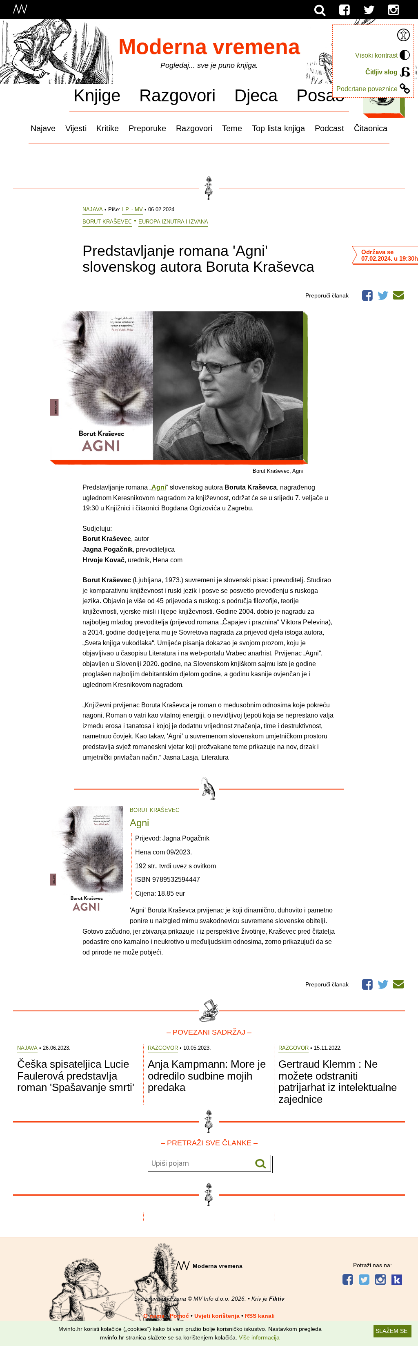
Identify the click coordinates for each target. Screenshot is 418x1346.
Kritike (107, 128)
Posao (320, 95)
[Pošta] (398, 294)
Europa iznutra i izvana (173, 222)
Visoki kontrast (376, 55)
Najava (92, 209)
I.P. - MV (132, 209)
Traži (260, 1163)
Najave (43, 128)
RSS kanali (260, 1315)
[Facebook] (344, 10)
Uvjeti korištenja (217, 1315)
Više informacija (259, 1337)
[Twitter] (369, 10)
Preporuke (147, 128)
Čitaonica (370, 128)
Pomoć (179, 1315)
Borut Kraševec (107, 222)
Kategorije (382, 97)
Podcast (329, 128)
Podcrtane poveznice (367, 88)
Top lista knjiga (278, 128)
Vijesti (76, 128)
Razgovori (177, 95)
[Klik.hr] (396, 1281)
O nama (154, 1315)
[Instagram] (393, 10)
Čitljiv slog (381, 72)
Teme (232, 128)
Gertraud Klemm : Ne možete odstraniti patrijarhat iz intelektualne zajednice (337, 1081)
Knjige (96, 95)
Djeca (256, 95)
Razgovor (163, 1048)
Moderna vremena (209, 46)
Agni (139, 822)
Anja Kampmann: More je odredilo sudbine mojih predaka (207, 1075)
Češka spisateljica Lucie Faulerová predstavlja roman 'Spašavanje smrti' (75, 1075)
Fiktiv (277, 1298)
